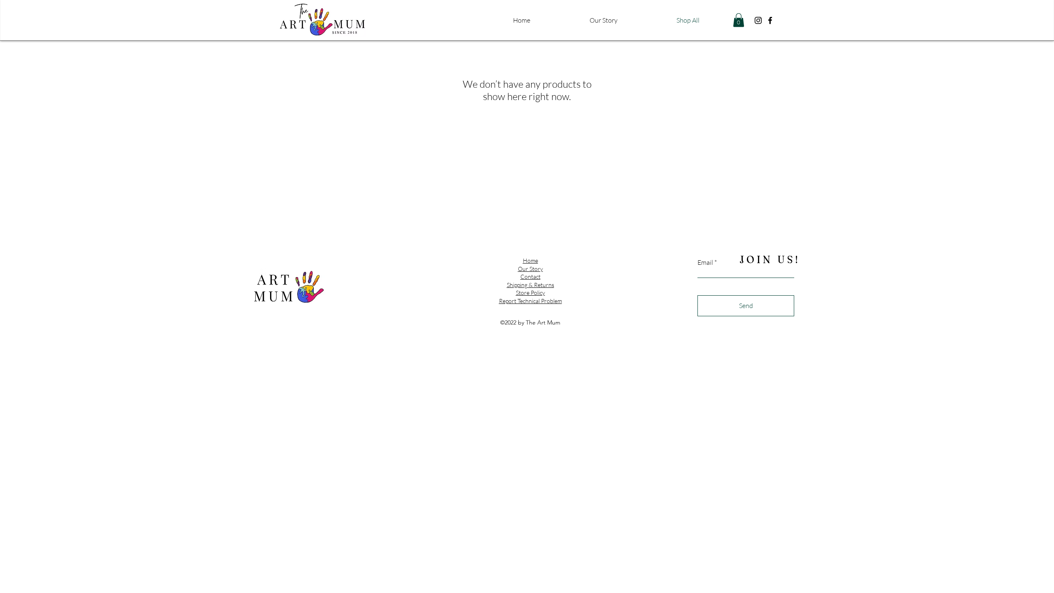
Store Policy (530, 292)
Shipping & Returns (530, 284)
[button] (738, 20)
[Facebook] (770, 20)
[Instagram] (758, 20)
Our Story (530, 268)
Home (530, 260)
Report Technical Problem (530, 300)
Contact (530, 276)
